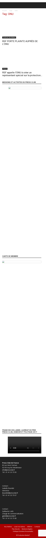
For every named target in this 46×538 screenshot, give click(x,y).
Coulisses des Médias (9, 37)
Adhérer (29, 527)
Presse (5, 69)
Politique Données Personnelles (23, 531)
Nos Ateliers (8, 527)
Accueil (4, 11)
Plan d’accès (16, 529)
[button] (3, 5)
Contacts (37, 527)
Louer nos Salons (19, 527)
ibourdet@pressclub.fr (10, 493)
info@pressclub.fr (8, 470)
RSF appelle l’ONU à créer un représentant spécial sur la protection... (22, 74)
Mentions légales (27, 529)
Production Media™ (24, 535)
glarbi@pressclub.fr (9, 516)
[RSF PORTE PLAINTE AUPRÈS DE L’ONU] (23, 28)
